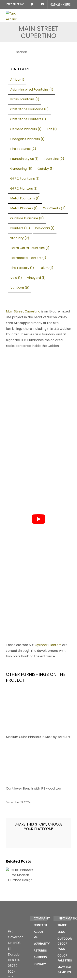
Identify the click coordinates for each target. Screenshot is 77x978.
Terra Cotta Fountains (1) (29, 248)
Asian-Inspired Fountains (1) (31, 89)
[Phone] (11, 781)
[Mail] (11, 772)
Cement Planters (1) (26, 129)
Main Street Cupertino (23, 311)
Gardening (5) (21, 168)
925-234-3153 (11, 725)
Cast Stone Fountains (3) (29, 109)
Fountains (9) (54, 158)
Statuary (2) (19, 238)
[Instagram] (11, 753)
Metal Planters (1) (24, 208)
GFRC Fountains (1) (24, 178)
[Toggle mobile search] (62, 13)
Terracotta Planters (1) (28, 258)
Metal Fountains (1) (25, 198)
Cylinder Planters (48, 452)
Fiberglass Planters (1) (27, 139)
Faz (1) (52, 129)
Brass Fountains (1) (24, 99)
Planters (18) (20, 228)
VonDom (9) (19, 287)
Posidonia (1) (44, 228)
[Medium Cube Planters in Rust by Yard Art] (38, 500)
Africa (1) (17, 79)
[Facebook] (11, 744)
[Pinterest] (11, 763)
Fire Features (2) (23, 148)
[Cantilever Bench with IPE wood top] (35, 515)
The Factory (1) (22, 267)
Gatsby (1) (46, 168)
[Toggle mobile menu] (69, 13)
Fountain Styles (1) (24, 158)
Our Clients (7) (54, 208)
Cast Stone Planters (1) (28, 119)
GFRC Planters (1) (24, 188)
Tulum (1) (46, 267)
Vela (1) (16, 277)
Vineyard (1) (36, 277)
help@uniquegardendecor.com (32, 736)
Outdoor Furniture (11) (27, 218)
